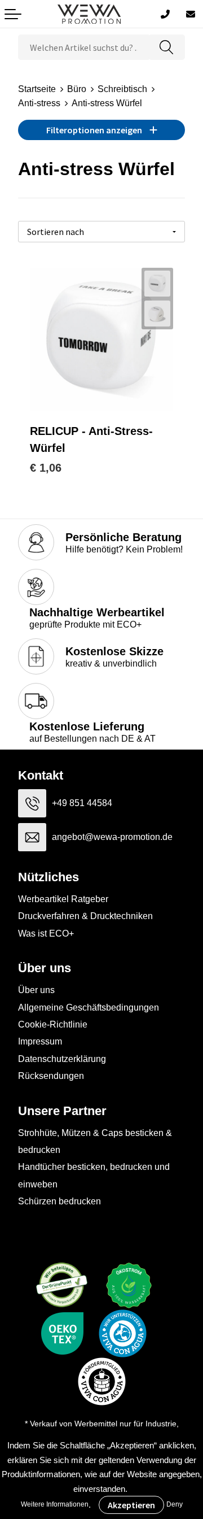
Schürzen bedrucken (59, 1201)
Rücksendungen (51, 1076)
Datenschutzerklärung (62, 1059)
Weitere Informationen (55, 1504)
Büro (76, 89)
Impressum (40, 1041)
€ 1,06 (45, 468)
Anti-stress (39, 103)
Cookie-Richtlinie (52, 1024)
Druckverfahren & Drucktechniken (85, 916)
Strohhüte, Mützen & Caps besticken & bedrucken (95, 1141)
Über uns (36, 990)
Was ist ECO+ (46, 933)
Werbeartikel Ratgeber (63, 899)
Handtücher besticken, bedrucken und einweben (94, 1175)
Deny (174, 1504)
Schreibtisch (122, 89)
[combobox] (83, 47)
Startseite (37, 89)
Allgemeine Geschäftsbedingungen (88, 1007)
